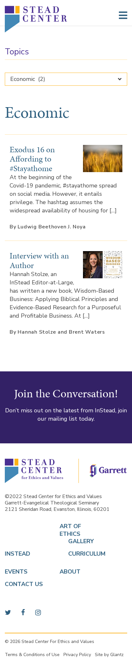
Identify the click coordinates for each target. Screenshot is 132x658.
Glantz (117, 655)
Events (16, 571)
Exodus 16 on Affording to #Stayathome (32, 159)
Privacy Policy (77, 655)
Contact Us (24, 584)
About (70, 571)
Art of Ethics (70, 530)
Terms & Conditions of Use (32, 655)
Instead (17, 554)
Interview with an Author (39, 260)
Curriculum (73, 554)
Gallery (73, 541)
